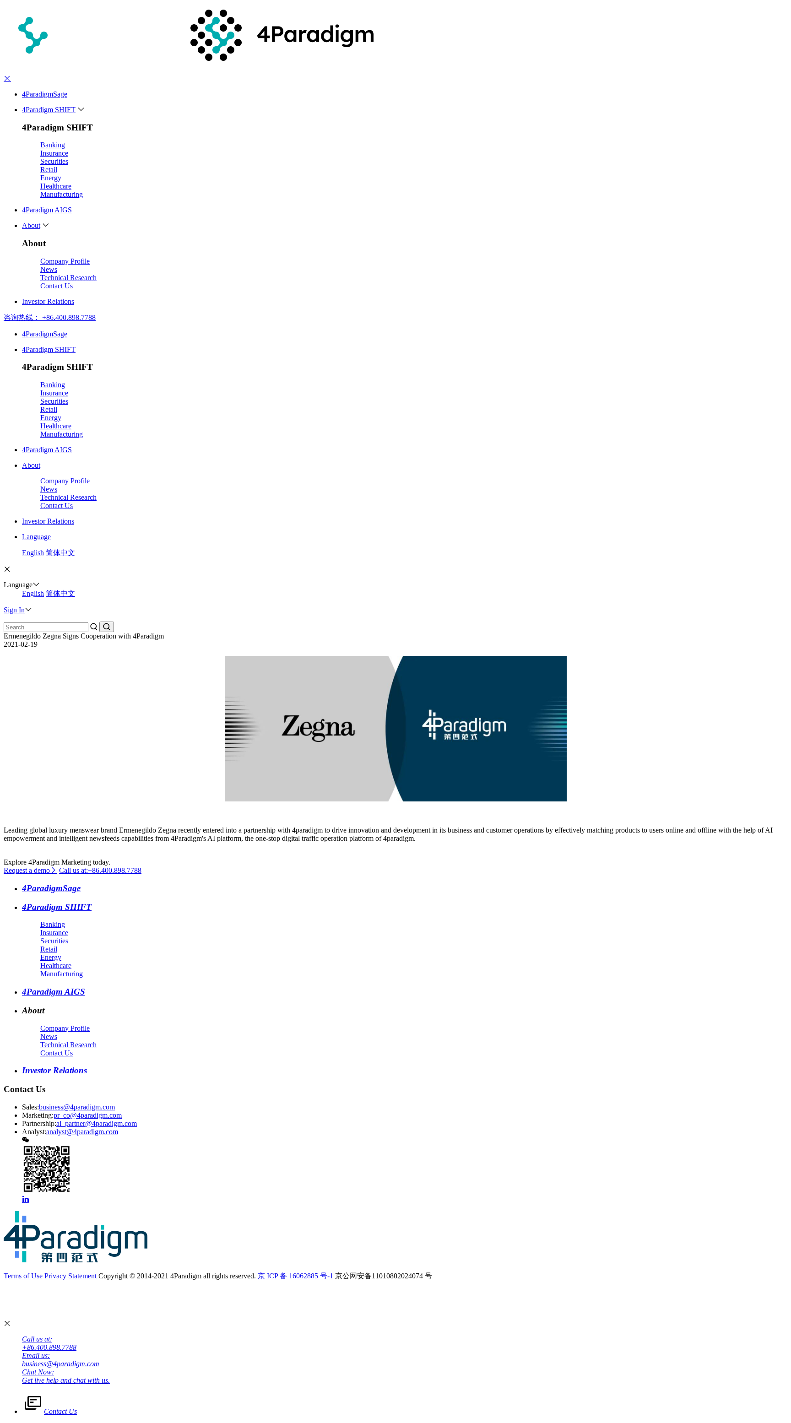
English (33, 553)
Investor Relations (48, 301)
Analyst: (34, 1132)
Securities (54, 161)
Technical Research (68, 277)
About (31, 225)
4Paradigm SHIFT (49, 110)
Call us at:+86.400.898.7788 (100, 870)
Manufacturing (61, 194)
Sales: (30, 1107)
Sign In (14, 610)
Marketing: (38, 1115)
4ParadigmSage (44, 94)
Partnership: (39, 1123)
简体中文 (60, 553)
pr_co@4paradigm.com (88, 1115)
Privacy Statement (70, 1276)
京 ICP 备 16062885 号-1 (295, 1276)
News (48, 269)
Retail (48, 169)
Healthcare (55, 186)
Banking (52, 145)
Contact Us (56, 286)
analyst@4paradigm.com (82, 1132)
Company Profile (65, 261)
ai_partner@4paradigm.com (96, 1123)
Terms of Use (23, 1276)
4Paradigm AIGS (47, 210)
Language (36, 537)
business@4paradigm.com (77, 1107)
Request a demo (27, 870)
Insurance (54, 153)
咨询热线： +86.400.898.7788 (50, 317)
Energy (50, 178)
